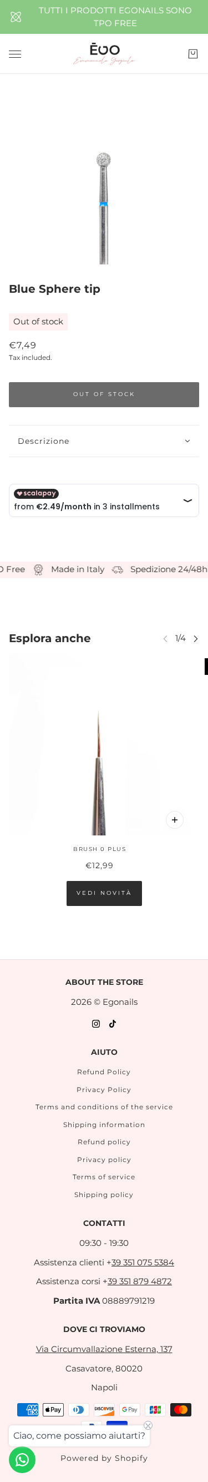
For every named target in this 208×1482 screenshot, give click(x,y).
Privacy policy (104, 1159)
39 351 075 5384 (142, 1262)
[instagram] (96, 1023)
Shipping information (104, 1124)
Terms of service (104, 1177)
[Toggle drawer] (15, 54)
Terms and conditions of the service (104, 1107)
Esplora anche (50, 638)
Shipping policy (104, 1194)
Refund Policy (104, 1072)
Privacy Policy (104, 1089)
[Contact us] (22, 1459)
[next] (196, 638)
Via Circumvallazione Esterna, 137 (104, 1349)
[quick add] (175, 820)
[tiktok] (112, 1023)
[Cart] (193, 54)
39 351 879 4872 (140, 1281)
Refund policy (104, 1142)
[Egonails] (104, 54)
